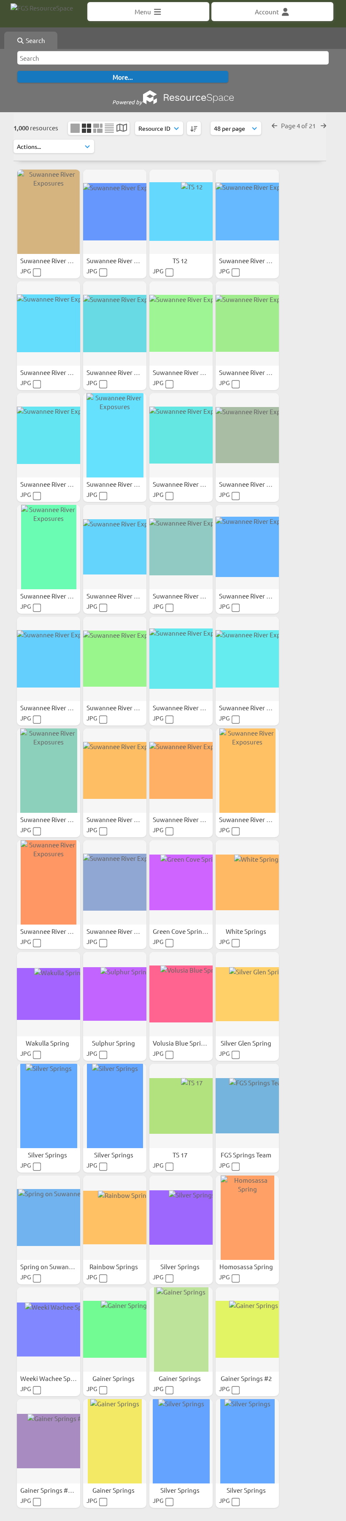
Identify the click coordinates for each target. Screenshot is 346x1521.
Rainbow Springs (114, 1266)
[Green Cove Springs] (181, 882)
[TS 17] (181, 1106)
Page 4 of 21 (299, 125)
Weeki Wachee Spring (52, 1378)
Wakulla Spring (48, 1043)
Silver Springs (48, 1155)
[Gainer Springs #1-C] (48, 1441)
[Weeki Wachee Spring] (48, 1329)
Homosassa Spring (246, 1266)
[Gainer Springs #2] (247, 1329)
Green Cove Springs (181, 931)
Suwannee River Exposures (59, 260)
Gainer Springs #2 (247, 1378)
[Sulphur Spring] (114, 994)
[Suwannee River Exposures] (48, 212)
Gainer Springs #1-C (49, 1490)
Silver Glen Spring (247, 1043)
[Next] (323, 125)
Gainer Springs (114, 1378)
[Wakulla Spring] (48, 994)
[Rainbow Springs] (114, 1218)
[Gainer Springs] (114, 1329)
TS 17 (181, 1155)
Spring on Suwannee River (58, 1266)
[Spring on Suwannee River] (48, 1218)
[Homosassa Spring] (247, 1218)
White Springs (247, 931)
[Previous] (274, 125)
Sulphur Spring (114, 1043)
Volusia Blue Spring (181, 1043)
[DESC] (194, 128)
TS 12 (181, 260)
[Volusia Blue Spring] (181, 994)
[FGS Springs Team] (247, 1106)
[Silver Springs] (48, 1106)
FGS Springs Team (247, 1155)
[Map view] (122, 128)
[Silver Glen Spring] (247, 994)
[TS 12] (181, 212)
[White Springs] (247, 882)
